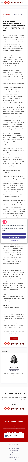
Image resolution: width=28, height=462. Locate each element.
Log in (14, 459)
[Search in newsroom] (26, 2)
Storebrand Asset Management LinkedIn (14, 428)
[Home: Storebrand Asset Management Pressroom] (13, 2)
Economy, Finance (7, 296)
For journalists (14, 455)
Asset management (8, 307)
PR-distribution (14, 450)
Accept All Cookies (14, 237)
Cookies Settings (14, 240)
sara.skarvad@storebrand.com (14, 376)
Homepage (14, 426)
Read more (14, 338)
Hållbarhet (16, 307)
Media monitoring (14, 448)
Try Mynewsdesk (14, 452)
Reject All (14, 234)
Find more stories (14, 457)
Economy (14, 298)
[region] (14, 231)
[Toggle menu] (2, 2)
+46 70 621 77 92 (14, 378)
